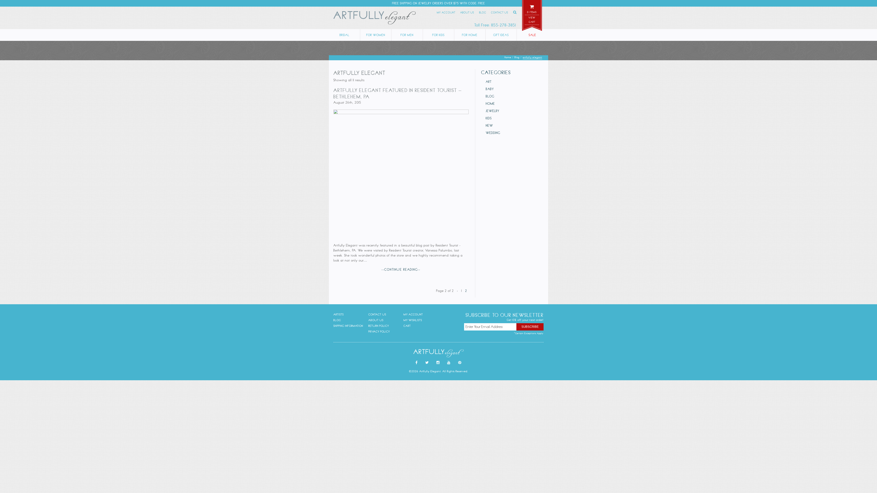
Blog (482, 12)
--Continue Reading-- (401, 269)
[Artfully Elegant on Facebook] (416, 363)
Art (488, 82)
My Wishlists (413, 320)
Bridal (344, 35)
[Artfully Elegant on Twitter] (427, 363)
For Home (470, 35)
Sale (532, 35)
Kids (489, 118)
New (489, 125)
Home (490, 104)
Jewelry (492, 111)
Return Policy (378, 326)
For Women (375, 35)
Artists (338, 314)
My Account (446, 12)
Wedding (493, 133)
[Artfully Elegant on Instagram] (438, 363)
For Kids (438, 35)
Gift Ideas (501, 35)
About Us (467, 12)
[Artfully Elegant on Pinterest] (460, 363)
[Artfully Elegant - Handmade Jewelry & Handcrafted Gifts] (374, 18)
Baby (490, 89)
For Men (407, 35)
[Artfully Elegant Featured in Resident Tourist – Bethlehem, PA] (401, 113)
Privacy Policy (379, 331)
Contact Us (499, 12)
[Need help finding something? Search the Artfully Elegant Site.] (515, 12)
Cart (407, 326)
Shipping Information (348, 326)
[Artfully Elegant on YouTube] (449, 363)
